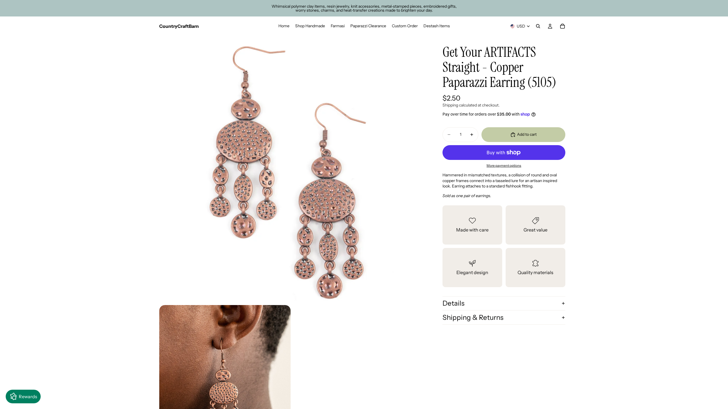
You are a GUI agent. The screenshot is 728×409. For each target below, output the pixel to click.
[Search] (538, 26)
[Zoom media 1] (292, 169)
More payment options (504, 166)
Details (453, 303)
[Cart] (562, 26)
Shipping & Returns (472, 317)
